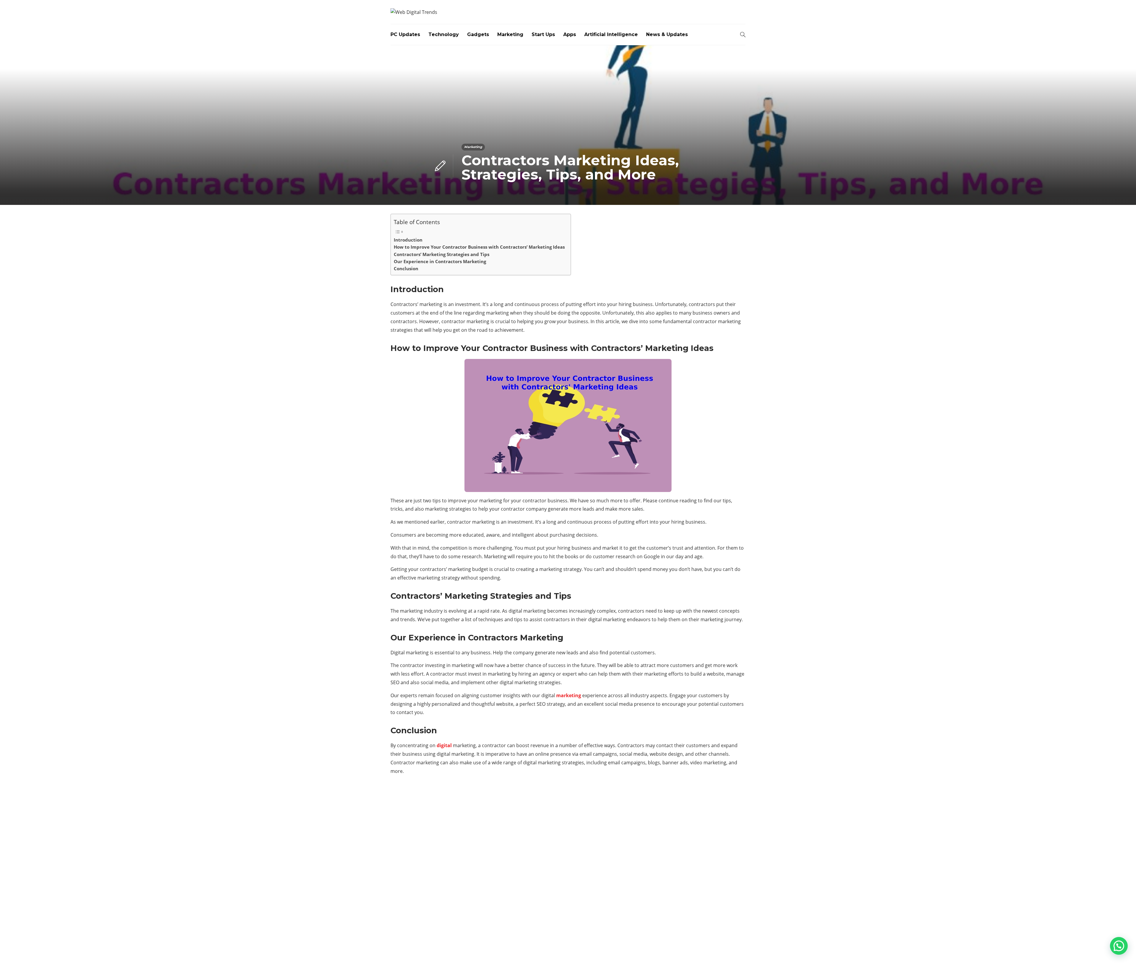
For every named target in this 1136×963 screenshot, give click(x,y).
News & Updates (667, 34)
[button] (1119, 946)
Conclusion (406, 268)
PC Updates (405, 34)
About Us (649, 948)
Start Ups (543, 34)
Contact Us (731, 948)
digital (444, 745)
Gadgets (478, 34)
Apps (569, 34)
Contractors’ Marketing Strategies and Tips (441, 254)
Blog (673, 948)
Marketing (510, 34)
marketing (568, 695)
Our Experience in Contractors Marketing (440, 261)
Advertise (698, 948)
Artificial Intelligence (611, 34)
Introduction (408, 240)
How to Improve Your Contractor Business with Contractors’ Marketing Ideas (479, 247)
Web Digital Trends (730, 939)
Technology (443, 34)
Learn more (413, 894)
